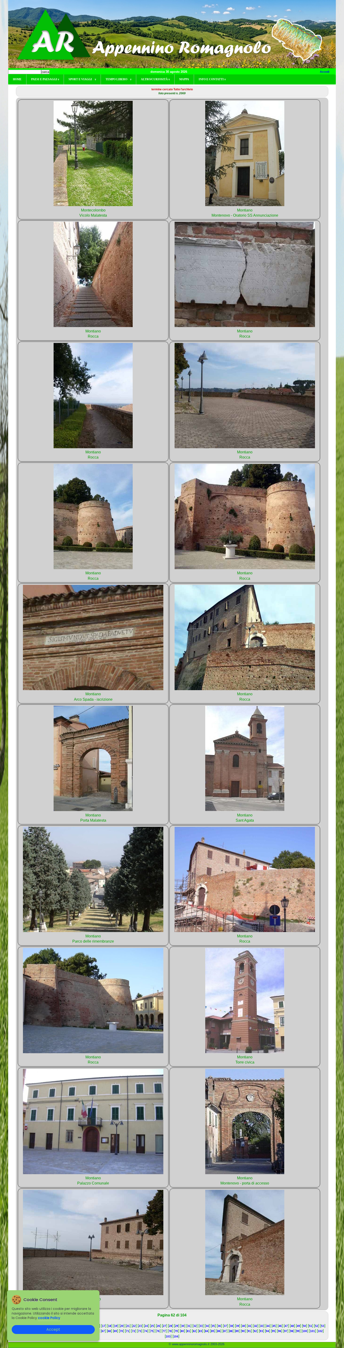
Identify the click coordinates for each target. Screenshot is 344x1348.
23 (140, 1326)
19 (115, 1326)
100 (304, 1331)
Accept (53, 1329)
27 (164, 1326)
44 (268, 1326)
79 (176, 1331)
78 (170, 1331)
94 (267, 1331)
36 (219, 1326)
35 (213, 1326)
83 (200, 1331)
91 (249, 1331)
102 (320, 1331)
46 (280, 1326)
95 (273, 1331)
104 (175, 1336)
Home (17, 79)
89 (237, 1331)
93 (261, 1331)
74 (145, 1331)
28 (170, 1326)
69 (115, 1331)
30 (182, 1326)
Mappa (184, 79)
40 (243, 1326)
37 (225, 1326)
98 (291, 1331)
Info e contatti (212, 79)
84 (206, 1331)
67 (103, 1331)
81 (188, 1331)
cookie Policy (49, 1317)
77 (164, 1331)
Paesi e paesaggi (45, 79)
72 (133, 1331)
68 (109, 1331)
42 (255, 1326)
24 (146, 1326)
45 (274, 1326)
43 (261, 1326)
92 (255, 1331)
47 (286, 1326)
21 (128, 1326)
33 (201, 1326)
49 (298, 1326)
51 (310, 1326)
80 (182, 1331)
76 (158, 1331)
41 (249, 1326)
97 (285, 1331)
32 (195, 1326)
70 (121, 1331)
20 (122, 1326)
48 (292, 1326)
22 (134, 1326)
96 (279, 1331)
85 (212, 1331)
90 (243, 1331)
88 (231, 1331)
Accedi (324, 71)
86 (218, 1331)
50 (304, 1326)
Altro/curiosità (155, 79)
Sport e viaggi (82, 79)
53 (322, 1326)
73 (139, 1331)
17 (103, 1326)
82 (194, 1331)
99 (298, 1331)
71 (127, 1331)
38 (231, 1326)
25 (152, 1326)
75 (152, 1331)
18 (109, 1326)
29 (176, 1326)
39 (237, 1326)
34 (207, 1326)
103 (168, 1336)
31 (188, 1326)
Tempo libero (118, 79)
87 (225, 1331)
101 (312, 1331)
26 (158, 1326)
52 (316, 1326)
